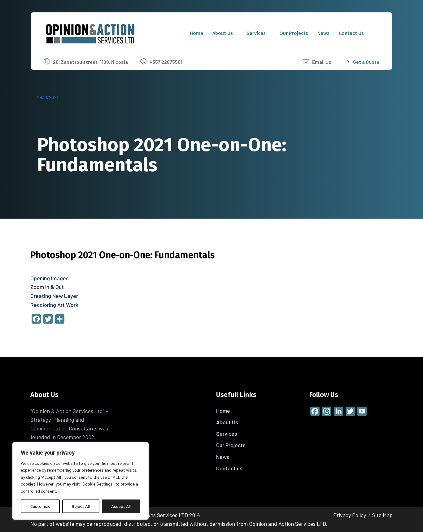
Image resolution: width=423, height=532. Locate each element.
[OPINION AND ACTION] (90, 33)
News (323, 33)
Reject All (81, 506)
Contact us (351, 33)
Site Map (382, 515)
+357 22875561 (166, 62)
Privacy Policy (349, 515)
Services (256, 33)
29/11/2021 (47, 97)
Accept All (121, 506)
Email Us (321, 62)
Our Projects (293, 33)
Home (196, 33)
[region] (80, 481)
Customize (40, 506)
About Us (222, 33)
